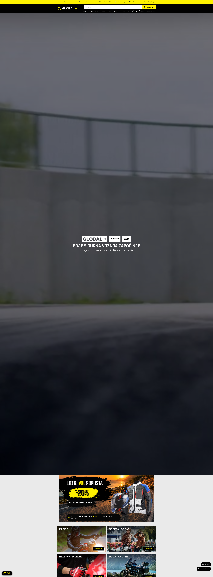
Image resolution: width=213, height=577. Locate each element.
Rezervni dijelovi (112, 11)
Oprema (123, 11)
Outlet (142, 11)
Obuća (103, 11)
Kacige (85, 11)
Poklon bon (205, 564)
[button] (7, 573)
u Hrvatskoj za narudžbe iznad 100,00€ (73, 2)
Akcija (135, 11)
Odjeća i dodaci (94, 11)
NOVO (128, 11)
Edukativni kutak (150, 11)
